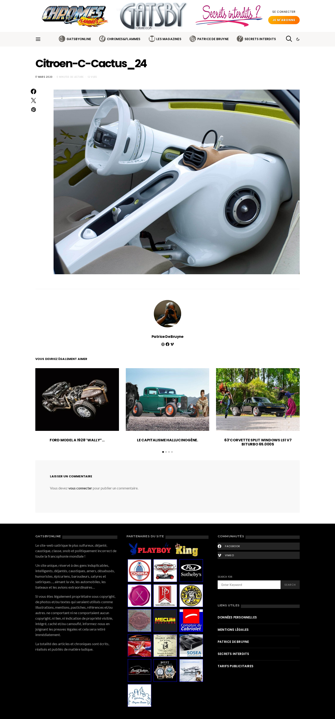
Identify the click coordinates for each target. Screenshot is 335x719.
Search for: (225, 577)
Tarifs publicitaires (235, 666)
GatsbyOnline (79, 39)
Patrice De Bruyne (213, 39)
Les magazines (168, 39)
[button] (298, 39)
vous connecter (80, 488)
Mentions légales (233, 630)
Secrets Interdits (260, 39)
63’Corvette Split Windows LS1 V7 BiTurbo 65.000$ (257, 442)
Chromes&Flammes (124, 39)
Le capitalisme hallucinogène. (167, 440)
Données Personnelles (237, 617)
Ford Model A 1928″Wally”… (77, 440)
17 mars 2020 (43, 77)
